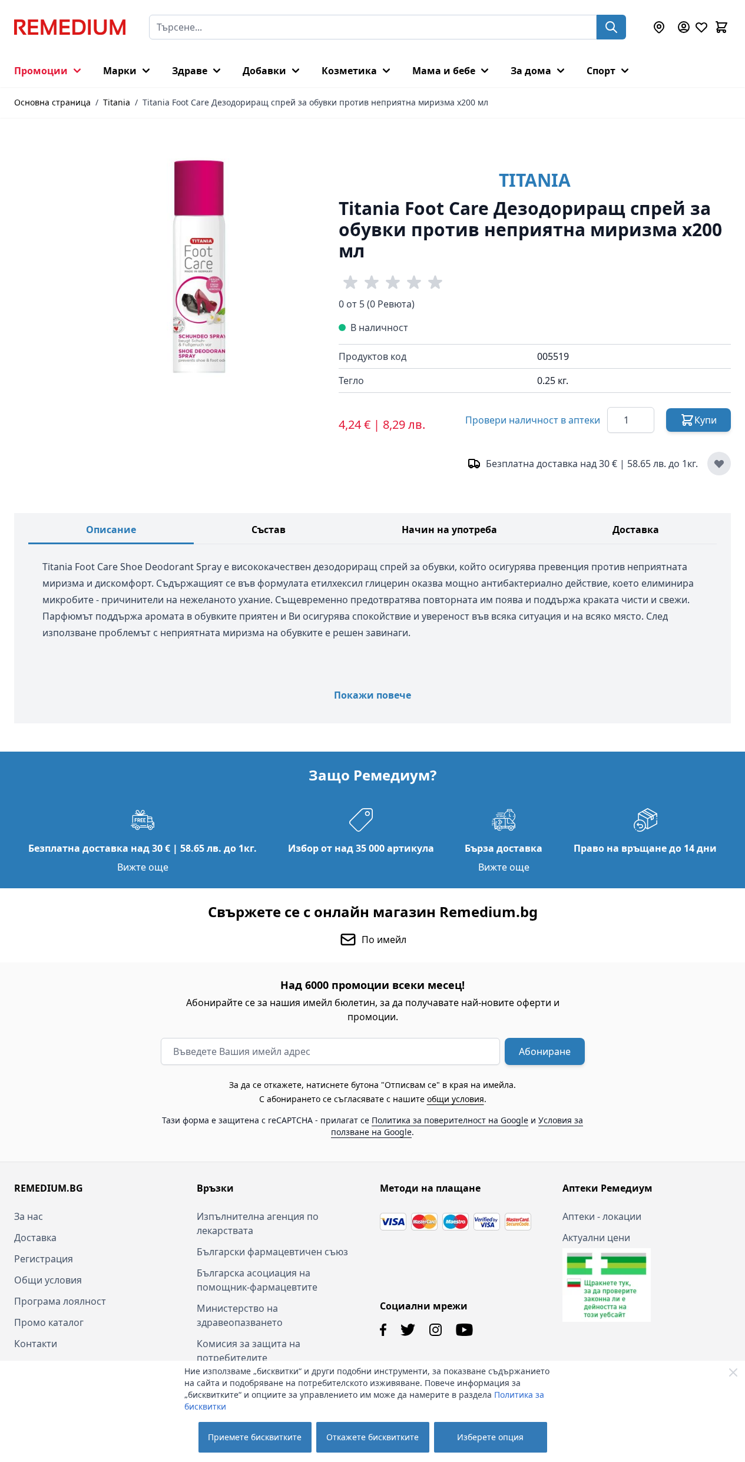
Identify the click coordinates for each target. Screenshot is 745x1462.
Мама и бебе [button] (443, 70)
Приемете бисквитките (255, 1437)
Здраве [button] (189, 70)
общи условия (455, 1098)
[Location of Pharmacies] (659, 27)
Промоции (41, 70)
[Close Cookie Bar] (733, 1372)
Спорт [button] (601, 70)
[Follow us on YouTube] (464, 1330)
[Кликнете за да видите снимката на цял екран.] (198, 268)
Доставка (635, 529)
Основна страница (52, 102)
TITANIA (535, 180)
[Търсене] (611, 27)
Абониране (545, 1051)
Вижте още (142, 867)
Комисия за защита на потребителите (248, 1350)
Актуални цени (596, 1237)
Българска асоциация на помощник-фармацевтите (257, 1280)
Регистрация (43, 1258)
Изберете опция (490, 1437)
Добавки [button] (264, 70)
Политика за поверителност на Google (450, 1120)
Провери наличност (532, 420)
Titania (116, 102)
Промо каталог (49, 1322)
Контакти (35, 1343)
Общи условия (48, 1280)
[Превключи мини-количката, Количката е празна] (721, 27)
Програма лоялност (60, 1301)
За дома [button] (531, 70)
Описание (111, 529)
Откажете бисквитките (372, 1437)
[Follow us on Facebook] (383, 1330)
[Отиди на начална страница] (69, 27)
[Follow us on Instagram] (435, 1330)
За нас (28, 1216)
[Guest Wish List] (701, 27)
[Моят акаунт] (684, 27)
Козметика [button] (349, 70)
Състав (268, 529)
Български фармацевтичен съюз (272, 1251)
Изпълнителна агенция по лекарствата (258, 1223)
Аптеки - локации (601, 1216)
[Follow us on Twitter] (407, 1330)
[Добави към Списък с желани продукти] (719, 463)
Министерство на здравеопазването (240, 1315)
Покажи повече (372, 695)
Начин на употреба (449, 529)
